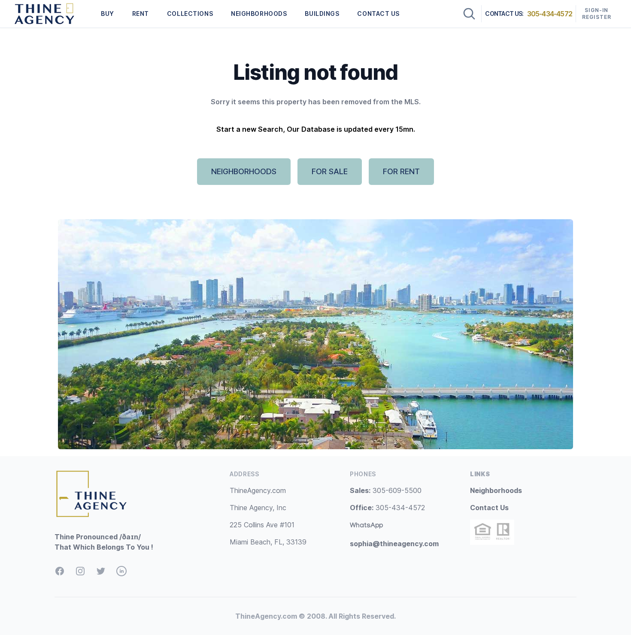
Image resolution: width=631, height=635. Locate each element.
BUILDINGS (322, 13)
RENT (140, 13)
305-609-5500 (386, 490)
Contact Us (489, 507)
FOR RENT (401, 171)
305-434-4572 (549, 13)
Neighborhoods (496, 490)
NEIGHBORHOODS (259, 13)
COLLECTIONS (190, 13)
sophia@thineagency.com (394, 543)
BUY (107, 13)
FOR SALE (330, 171)
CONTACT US (378, 13)
